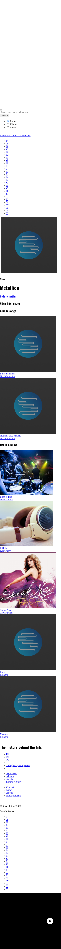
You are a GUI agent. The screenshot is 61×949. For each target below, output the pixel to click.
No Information (8, 296)
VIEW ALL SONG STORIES (15, 135)
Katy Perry (5, 550)
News (9, 790)
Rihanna (4, 675)
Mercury (4, 734)
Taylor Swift (6, 612)
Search (4, 115)
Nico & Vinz (6, 499)
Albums (10, 776)
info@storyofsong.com (18, 765)
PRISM (4, 548)
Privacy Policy (13, 795)
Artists (9, 779)
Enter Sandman (7, 373)
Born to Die (6, 496)
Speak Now (6, 610)
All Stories (11, 773)
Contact (10, 787)
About (9, 792)
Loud (2, 672)
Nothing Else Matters (10, 435)
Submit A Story (13, 782)
